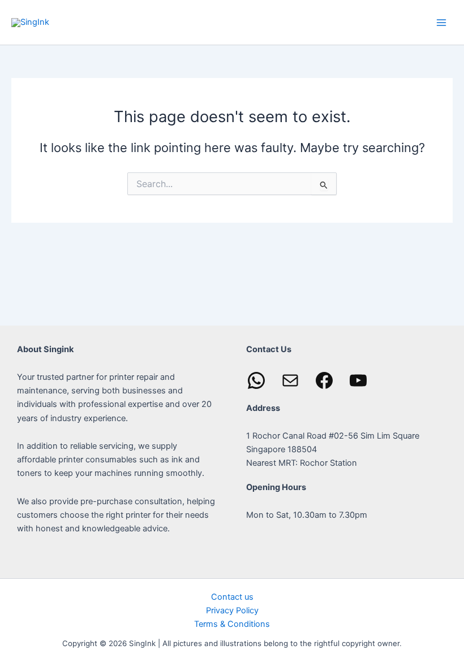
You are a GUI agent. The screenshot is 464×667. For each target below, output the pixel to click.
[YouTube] (358, 380)
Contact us (232, 597)
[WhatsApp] (256, 380)
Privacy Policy (232, 610)
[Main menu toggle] (441, 22)
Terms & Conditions (232, 624)
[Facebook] (324, 380)
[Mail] (290, 380)
